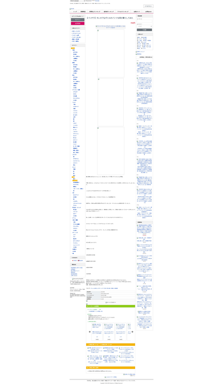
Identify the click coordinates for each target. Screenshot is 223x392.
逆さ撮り (109, 288)
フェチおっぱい (76, 37)
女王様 (74, 197)
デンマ (74, 135)
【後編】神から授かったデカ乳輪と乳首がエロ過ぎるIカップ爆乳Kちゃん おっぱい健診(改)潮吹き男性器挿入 (144, 101)
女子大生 (75, 52)
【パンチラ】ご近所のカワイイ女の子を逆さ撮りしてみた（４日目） (120, 332)
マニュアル (75, 226)
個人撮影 (144, 37)
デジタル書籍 (76, 224)
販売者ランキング (109, 11)
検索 (145, 29)
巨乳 (146, 40)
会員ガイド (137, 11)
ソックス (75, 125)
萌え (74, 165)
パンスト (75, 110)
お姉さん (96, 288)
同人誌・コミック (76, 207)
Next (132, 332)
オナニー (75, 140)
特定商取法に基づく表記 (76, 267)
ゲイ (74, 236)
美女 (139, 42)
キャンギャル (76, 98)
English (81, 260)
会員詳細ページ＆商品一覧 (96, 311)
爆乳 (144, 46)
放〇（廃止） (76, 152)
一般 (73, 253)
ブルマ (74, 123)
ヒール (74, 129)
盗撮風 (116, 288)
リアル (144, 48)
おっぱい (75, 114)
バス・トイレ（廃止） (78, 188)
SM (73, 192)
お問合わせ (148, 11)
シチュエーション (76, 33)
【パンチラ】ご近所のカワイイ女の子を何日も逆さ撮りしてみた (109, 332)
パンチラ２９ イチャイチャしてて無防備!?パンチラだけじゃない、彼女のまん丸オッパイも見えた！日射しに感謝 (144, 325)
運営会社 (73, 272)
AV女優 (75, 96)
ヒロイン (75, 163)
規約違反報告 (74, 274)
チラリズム (75, 184)
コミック (75, 211)
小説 (74, 222)
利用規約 (73, 269)
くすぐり (75, 131)
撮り (74, 178)
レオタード (75, 106)
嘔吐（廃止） (76, 150)
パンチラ (75, 180)
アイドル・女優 (76, 89)
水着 (74, 108)
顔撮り (112, 288)
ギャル (92, 288)
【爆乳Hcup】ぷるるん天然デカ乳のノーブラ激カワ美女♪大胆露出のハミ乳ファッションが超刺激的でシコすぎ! (144, 71)
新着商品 (83, 11)
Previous (90, 332)
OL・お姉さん (76, 56)
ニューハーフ (76, 245)
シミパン (75, 112)
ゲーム (74, 218)
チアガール (75, 158)
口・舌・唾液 (76, 146)
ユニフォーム (76, 160)
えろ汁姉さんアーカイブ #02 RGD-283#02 (144, 259)
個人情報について (75, 270)
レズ (74, 234)
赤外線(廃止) (76, 182)
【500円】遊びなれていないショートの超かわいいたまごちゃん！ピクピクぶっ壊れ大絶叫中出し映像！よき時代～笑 (144, 86)
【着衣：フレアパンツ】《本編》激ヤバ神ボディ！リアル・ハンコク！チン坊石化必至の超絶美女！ (144, 134)
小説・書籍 (75, 220)
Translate (97, 0)
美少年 (74, 238)
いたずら (75, 201)
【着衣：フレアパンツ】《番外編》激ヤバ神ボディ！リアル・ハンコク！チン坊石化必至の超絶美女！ (144, 215)
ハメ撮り (140, 40)
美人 (139, 48)
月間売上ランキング (94, 11)
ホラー (74, 213)
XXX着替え (75, 41)
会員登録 (77, 23)
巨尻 (144, 43)
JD (99, 288)
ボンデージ (75, 195)
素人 (73, 75)
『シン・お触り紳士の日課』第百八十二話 (144, 289)
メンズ (73, 48)
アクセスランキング (122, 11)
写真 (73, 50)
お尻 (74, 117)
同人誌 (74, 209)
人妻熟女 (75, 58)
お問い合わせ (74, 275)
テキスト (75, 228)
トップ (75, 11)
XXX (73, 177)
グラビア (75, 92)
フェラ (74, 144)
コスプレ (74, 154)
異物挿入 (75, 148)
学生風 (74, 54)
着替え (74, 186)
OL (148, 43)
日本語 (75, 260)
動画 (73, 62)
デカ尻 (149, 46)
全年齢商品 (148, 6)
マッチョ (75, 243)
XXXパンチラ (76, 31)
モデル (74, 94)
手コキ (74, 137)
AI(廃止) (74, 249)
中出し (139, 46)
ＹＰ (97, 337)
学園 (74, 169)
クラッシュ (75, 133)
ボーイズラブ (76, 241)
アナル (74, 205)
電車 (150, 40)
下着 (74, 104)
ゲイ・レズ (75, 232)
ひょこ (74, 167)
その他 (74, 60)
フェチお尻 (75, 35)
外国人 (74, 85)
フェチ (74, 102)
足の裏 (74, 142)
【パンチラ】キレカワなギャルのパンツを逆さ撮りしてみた (97, 332)
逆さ (105, 288)
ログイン (77, 19)
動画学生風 (75, 39)
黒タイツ (75, 127)
